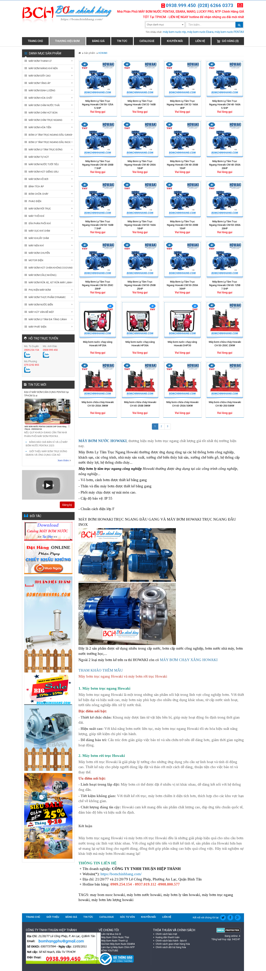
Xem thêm (64, 460)
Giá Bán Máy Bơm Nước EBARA (118, 944)
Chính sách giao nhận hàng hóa (172, 944)
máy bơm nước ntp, (175, 31)
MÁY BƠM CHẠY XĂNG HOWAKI (189, 660)
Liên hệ (200, 41)
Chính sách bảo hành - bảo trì (171, 940)
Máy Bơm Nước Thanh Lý (114, 940)
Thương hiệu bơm (67, 41)
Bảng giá (98, 41)
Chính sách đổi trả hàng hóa (170, 947)
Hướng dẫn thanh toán (167, 937)
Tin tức (122, 41)
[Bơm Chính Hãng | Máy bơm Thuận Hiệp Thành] (67, 14)
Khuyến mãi (175, 41)
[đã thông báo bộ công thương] (116, 958)
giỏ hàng (230, 41)
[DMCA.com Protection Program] (224, 930)
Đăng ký (67, 504)
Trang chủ (35, 41)
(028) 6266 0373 (215, 5)
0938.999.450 (181, 5)
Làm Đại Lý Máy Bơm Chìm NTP (118, 947)
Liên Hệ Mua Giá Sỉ (111, 934)
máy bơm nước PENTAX (229, 31)
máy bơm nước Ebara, (200, 31)
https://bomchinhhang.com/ (121, 874)
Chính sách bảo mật (166, 934)
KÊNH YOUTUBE (109, 950)
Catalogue (146, 41)
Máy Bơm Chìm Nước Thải (115, 937)
